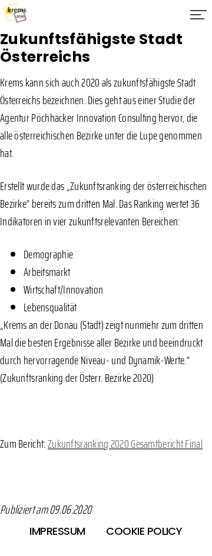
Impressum (57, 531)
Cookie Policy (144, 531)
